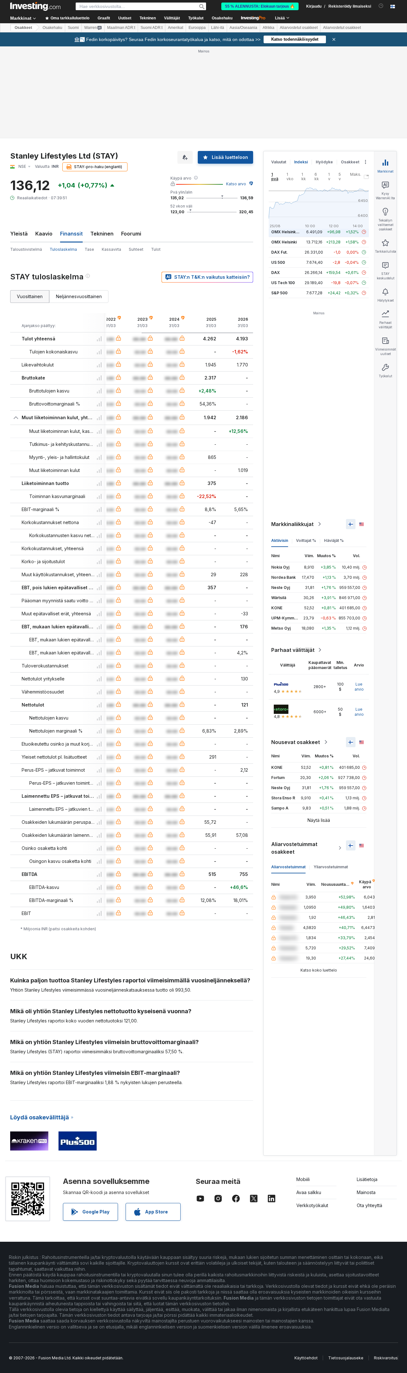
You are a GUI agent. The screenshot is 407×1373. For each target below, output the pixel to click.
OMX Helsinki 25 (286, 231)
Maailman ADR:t (121, 27)
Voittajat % (306, 540)
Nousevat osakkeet (295, 742)
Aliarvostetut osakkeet (299, 27)
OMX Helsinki (284, 242)
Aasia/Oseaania (243, 27)
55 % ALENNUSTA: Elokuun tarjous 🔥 (260, 6)
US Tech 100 (283, 282)
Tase (89, 249)
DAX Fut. (279, 252)
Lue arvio (359, 687)
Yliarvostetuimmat (331, 866)
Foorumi (131, 233)
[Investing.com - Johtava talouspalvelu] (35, 6)
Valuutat (278, 162)
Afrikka (268, 27)
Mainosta (366, 1192)
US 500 (278, 262)
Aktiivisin (279, 540)
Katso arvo (236, 183)
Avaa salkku (308, 1192)
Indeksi (301, 162)
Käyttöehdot (306, 1358)
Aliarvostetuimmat (288, 866)
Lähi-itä (217, 27)
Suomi (73, 27)
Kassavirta (111, 249)
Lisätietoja (367, 1179)
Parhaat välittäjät (292, 650)
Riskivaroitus (386, 1358)
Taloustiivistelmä (26, 249)
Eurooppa (197, 27)
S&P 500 (279, 292)
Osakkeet (23, 27)
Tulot (156, 249)
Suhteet (136, 249)
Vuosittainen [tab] (30, 296)
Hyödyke (324, 162)
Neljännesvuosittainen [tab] (79, 296)
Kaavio (43, 233)
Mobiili (303, 1179)
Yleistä (19, 233)
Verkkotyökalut (312, 1205)
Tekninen (102, 233)
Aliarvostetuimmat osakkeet (294, 848)
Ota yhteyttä (369, 1205)
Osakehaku (222, 18)
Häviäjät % (334, 540)
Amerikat (175, 27)
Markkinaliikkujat (292, 524)
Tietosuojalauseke (345, 1358)
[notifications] (381, 6)
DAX (275, 272)
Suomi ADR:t (151, 27)
